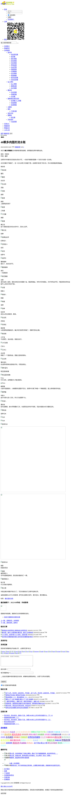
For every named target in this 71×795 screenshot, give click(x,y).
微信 (5, 39)
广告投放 (7, 773)
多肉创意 (24, 734)
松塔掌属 (14, 105)
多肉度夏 (40, 734)
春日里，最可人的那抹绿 (25, 632)
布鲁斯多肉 (50, 737)
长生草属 (14, 73)
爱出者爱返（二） (22, 697)
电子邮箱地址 (5, 673)
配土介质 (44, 743)
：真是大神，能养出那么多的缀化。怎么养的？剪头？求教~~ (30, 755)
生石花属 (14, 92)
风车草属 (14, 63)
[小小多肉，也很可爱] (8, 634)
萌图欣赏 (7, 126)
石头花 (35, 740)
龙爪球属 (14, 88)
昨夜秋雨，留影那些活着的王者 (35, 703)
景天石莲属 (14, 77)
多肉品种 (7, 50)
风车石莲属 (14, 79)
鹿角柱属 (14, 86)
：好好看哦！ (14, 763)
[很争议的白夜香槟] (10, 707)
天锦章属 (14, 71)
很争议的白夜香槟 (22, 707)
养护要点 (43, 732)
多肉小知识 (32, 734)
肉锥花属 (14, 94)
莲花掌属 (14, 61)
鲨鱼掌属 (14, 103)
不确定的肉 (5, 732)
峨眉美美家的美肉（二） (11, 717)
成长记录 (58, 737)
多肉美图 (9, 737)
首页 (2, 133)
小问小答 (7, 130)
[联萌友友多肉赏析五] (8, 630)
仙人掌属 (14, 84)
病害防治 (29, 740)
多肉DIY (6, 123)
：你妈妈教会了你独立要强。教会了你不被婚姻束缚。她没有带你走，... (34, 753)
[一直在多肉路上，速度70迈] (13, 701)
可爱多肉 (50, 732)
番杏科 (10, 90)
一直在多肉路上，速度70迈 (31, 701)
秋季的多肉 (42, 740)
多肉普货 (47, 734)
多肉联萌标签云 (9, 775)
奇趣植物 (24, 737)
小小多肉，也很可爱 (21, 634)
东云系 (12, 732)
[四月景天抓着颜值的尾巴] (9, 636)
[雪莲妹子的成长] (10, 695)
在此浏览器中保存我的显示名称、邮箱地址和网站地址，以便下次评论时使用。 (26, 676)
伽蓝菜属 (14, 69)
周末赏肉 (8, 734)
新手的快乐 (66, 737)
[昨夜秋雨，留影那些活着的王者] (14, 703)
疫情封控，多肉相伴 (10, 620)
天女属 (13, 96)
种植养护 (7, 48)
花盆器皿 (23, 743)
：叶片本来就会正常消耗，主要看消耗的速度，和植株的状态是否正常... (36, 765)
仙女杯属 (14, 67)
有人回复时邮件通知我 (9, 685)
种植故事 (65, 740)
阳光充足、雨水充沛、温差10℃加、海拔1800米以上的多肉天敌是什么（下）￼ (28, 715)
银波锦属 (14, 75)
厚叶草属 (14, 58)
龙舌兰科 (10, 113)
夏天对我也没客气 (9, 721)
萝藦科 (10, 115)
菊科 (9, 109)
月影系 (23, 740)
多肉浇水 (64, 734)
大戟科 (10, 107)
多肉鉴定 (16, 737)
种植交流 (51, 740)
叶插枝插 (57, 732)
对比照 (43, 737)
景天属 (13, 56)
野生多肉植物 (52, 743)
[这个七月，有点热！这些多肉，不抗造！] (17, 693)
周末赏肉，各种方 (9, 622)
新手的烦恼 (5, 740)
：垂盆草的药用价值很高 (19, 757)
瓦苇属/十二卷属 (16, 100)
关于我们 (7, 769)
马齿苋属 (14, 121)
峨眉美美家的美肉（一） (11, 724)
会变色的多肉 (26, 732)
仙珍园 (18, 732)
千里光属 (14, 111)
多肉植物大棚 (56, 734)
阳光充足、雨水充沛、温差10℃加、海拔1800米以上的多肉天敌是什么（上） (27, 719)
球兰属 (13, 117)
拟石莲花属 (14, 54)
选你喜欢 (4, 728)
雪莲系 (60, 743)
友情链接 (7, 779)
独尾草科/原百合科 (13, 98)
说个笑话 (37, 743)
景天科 (10, 52)
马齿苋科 (10, 119)
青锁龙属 (14, 65)
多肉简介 (7, 46)
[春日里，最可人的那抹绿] (9, 632)
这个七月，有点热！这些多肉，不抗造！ (43, 693)
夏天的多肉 (16, 734)
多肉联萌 (3, 3)
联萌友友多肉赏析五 (21, 630)
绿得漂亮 (9, 743)
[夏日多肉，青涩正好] (11, 705)
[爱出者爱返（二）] (10, 697)
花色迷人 (30, 743)
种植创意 (58, 740)
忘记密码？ (11, 19)
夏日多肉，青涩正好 (24, 705)
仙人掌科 (10, 82)
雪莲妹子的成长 (20, 695)
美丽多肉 (16, 743)
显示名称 (4, 669)
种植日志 (7, 128)
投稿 (5, 771)
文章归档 (7, 777)
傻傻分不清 (35, 732)
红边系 (3, 743)
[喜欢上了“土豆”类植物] (12, 699)
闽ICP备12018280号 (7, 786)
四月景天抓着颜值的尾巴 (25, 636)
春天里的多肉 (9, 598)
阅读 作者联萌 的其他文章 (12, 617)
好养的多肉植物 (34, 737)
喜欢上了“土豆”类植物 (26, 699)
